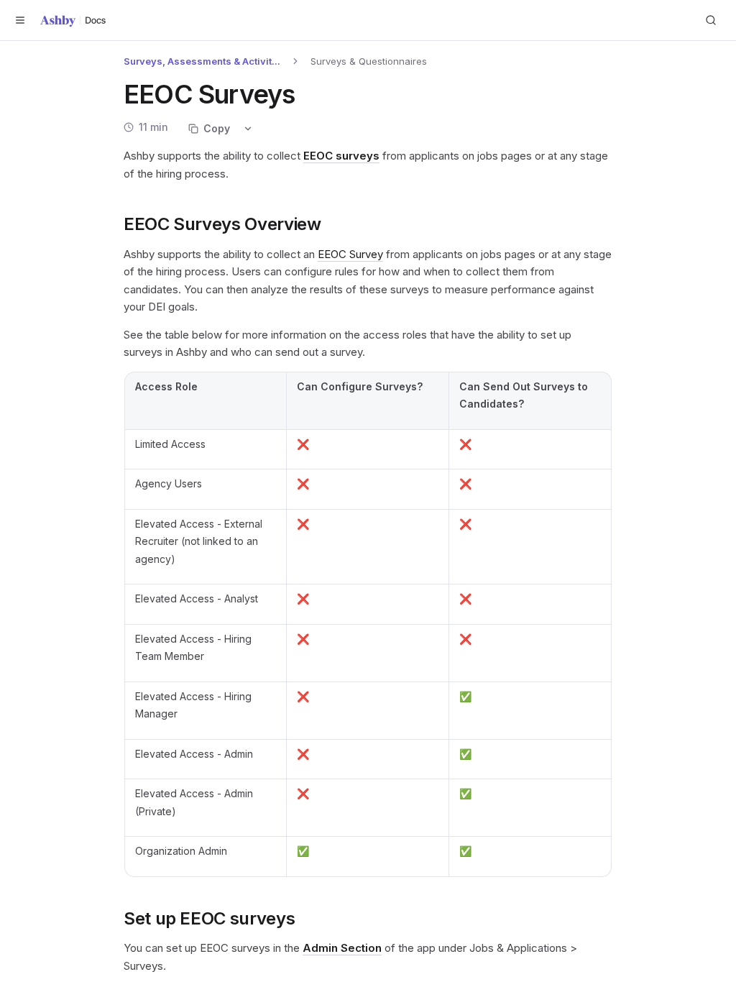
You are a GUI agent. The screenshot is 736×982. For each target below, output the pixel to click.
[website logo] (73, 20)
